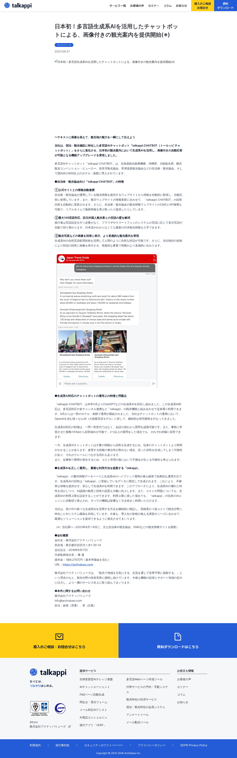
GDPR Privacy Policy (193, 745)
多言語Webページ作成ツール (144, 679)
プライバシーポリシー (152, 745)
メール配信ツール (137, 722)
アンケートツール (137, 714)
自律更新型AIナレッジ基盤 (96, 679)
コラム (167, 5)
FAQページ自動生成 (92, 694)
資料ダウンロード (225, 5)
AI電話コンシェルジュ (93, 717)
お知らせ (181, 5)
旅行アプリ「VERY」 (93, 725)
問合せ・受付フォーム (93, 702)
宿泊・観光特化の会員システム (145, 707)
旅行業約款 (62, 745)
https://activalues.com (78, 564)
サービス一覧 (117, 5)
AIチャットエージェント (95, 687)
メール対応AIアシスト (93, 709)
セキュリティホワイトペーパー (103, 745)
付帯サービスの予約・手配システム (147, 689)
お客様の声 (137, 5)
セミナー (153, 5)
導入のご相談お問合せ (202, 5)
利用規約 (35, 745)
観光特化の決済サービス (141, 699)
